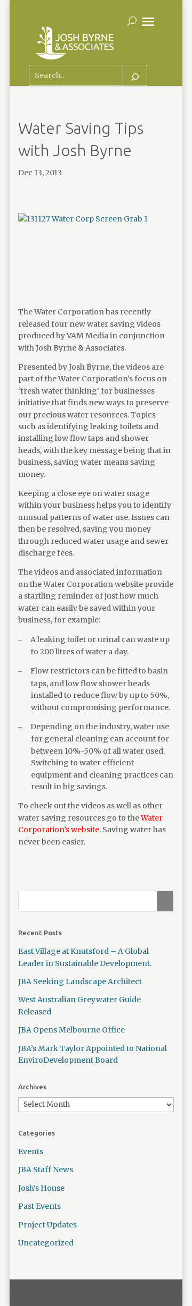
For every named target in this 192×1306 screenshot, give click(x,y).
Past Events (39, 1206)
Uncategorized (46, 1243)
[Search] (135, 75)
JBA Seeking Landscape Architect (80, 981)
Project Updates (47, 1225)
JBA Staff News (45, 1169)
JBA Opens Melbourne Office (71, 1030)
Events (30, 1151)
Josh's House (41, 1188)
